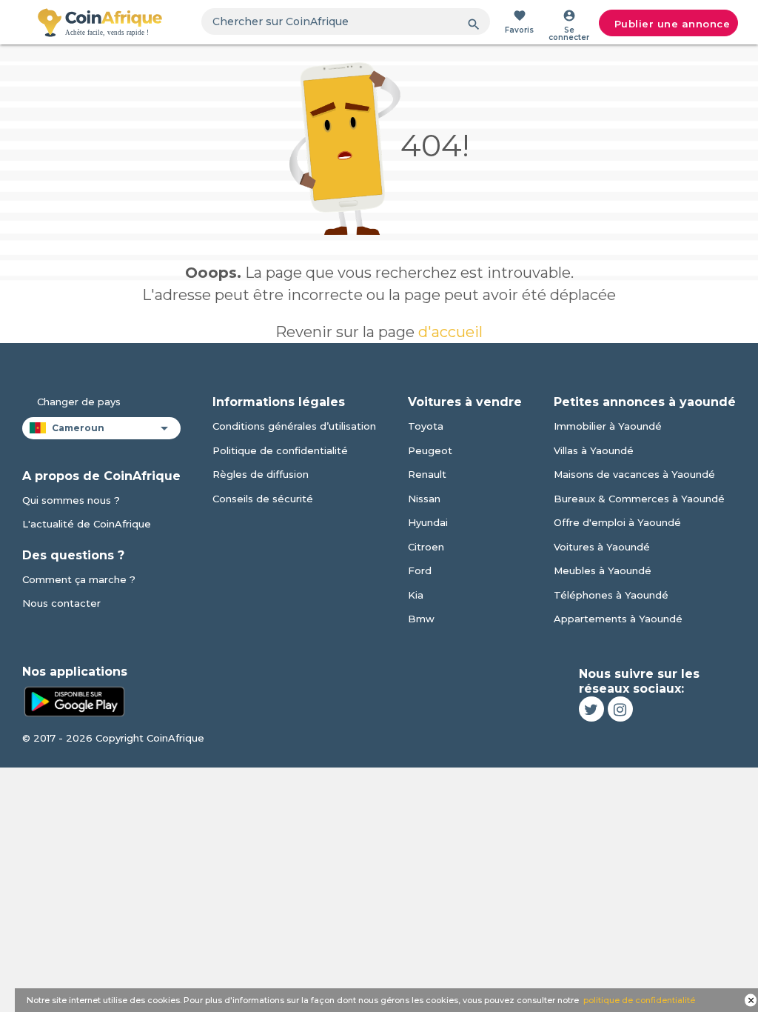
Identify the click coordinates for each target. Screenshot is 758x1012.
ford (420, 570)
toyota (425, 426)
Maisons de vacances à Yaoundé (634, 474)
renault (427, 474)
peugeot (430, 450)
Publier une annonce (672, 24)
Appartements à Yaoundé (618, 619)
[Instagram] (620, 709)
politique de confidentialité (639, 1000)
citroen (426, 547)
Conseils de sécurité (262, 499)
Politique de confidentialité (280, 450)
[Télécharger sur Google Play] (74, 700)
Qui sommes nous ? (71, 500)
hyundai (428, 522)
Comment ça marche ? (78, 579)
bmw (421, 619)
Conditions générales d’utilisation (294, 426)
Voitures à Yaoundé (602, 547)
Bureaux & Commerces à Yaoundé (639, 499)
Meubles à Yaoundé (602, 570)
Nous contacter (61, 603)
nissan (424, 499)
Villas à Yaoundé (594, 450)
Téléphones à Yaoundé (611, 595)
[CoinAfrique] (100, 22)
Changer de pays (79, 401)
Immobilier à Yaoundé (608, 426)
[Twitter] (591, 709)
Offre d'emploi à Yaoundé (617, 522)
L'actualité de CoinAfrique (86, 524)
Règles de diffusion (260, 474)
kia (415, 595)
